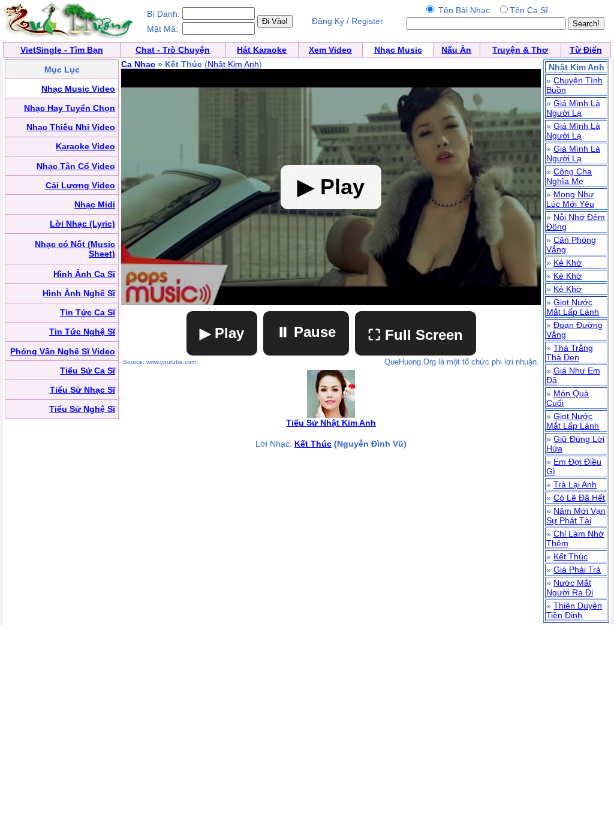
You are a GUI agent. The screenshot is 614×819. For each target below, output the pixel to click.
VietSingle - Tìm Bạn (61, 50)
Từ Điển (586, 50)
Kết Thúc (313, 443)
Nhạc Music (398, 50)
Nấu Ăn (456, 50)
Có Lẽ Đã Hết (579, 497)
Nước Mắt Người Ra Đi (569, 587)
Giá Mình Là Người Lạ (573, 108)
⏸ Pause (306, 332)
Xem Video (330, 50)
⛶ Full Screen (415, 335)
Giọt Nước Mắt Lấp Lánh (572, 307)
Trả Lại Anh (575, 484)
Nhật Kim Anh (233, 64)
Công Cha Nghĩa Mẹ (569, 176)
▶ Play (222, 333)
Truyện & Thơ (520, 50)
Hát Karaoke (262, 50)
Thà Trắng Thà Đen (569, 352)
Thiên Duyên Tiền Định (574, 610)
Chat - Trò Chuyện (173, 50)
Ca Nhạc (138, 64)
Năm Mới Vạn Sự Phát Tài (576, 515)
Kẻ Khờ (567, 262)
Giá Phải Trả (577, 569)
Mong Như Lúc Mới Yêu (570, 199)
